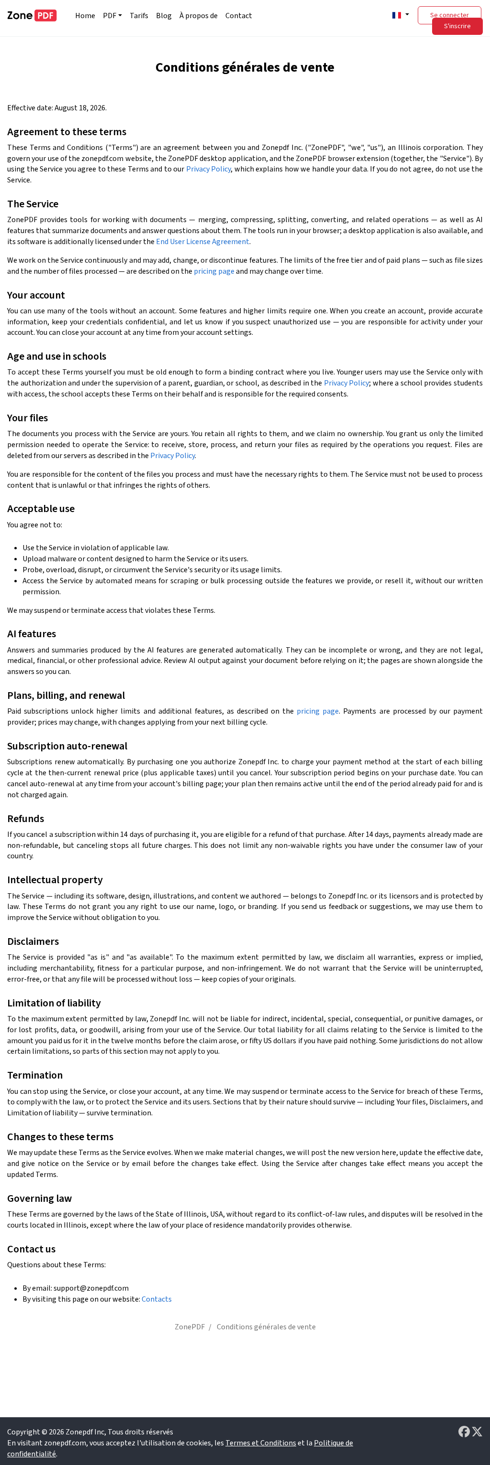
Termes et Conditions (260, 1443)
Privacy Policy (208, 169)
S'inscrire (457, 26)
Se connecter (449, 15)
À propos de (198, 16)
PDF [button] (109, 16)
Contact (238, 16)
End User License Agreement (202, 241)
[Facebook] (464, 1432)
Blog (164, 16)
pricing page (214, 271)
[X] (477, 1432)
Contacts (157, 1299)
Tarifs (139, 16)
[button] (399, 15)
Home (85, 16)
